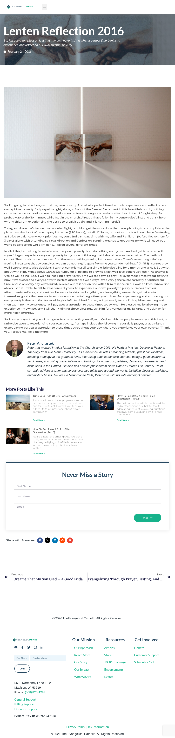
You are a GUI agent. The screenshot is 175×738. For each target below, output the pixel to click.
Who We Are (82, 677)
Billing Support (24, 704)
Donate (139, 648)
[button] (44, 7)
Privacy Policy (75, 727)
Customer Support (146, 655)
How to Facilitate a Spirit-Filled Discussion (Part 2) (136, 397)
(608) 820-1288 (35, 692)
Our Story (80, 662)
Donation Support (26, 709)
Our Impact (81, 669)
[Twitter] (28, 647)
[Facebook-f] (22, 647)
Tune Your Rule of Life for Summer (54, 395)
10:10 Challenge (115, 662)
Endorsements (114, 669)
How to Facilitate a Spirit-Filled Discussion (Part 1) (52, 431)
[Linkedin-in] (41, 647)
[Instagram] (35, 647)
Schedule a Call (144, 662)
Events (108, 677)
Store (108, 655)
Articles (109, 648)
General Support (25, 699)
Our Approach (83, 648)
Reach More (82, 655)
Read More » (39, 420)
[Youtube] (15, 647)
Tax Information (98, 727)
